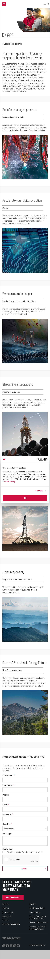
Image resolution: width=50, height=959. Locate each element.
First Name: (7, 775)
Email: (5, 805)
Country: (6, 824)
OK (25, 498)
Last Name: (7, 785)
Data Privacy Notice (36, 908)
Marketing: (7, 849)
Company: (6, 814)
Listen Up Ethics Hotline (38, 923)
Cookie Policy (9, 482)
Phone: (5, 795)
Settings (39, 491)
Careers (5, 904)
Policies (32, 904)
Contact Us (6, 916)
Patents (5, 920)
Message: (7, 834)
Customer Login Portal (11, 924)
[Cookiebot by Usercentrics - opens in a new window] (36, 459)
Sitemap (5, 908)
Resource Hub (7, 912)
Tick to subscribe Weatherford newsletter (24, 852)
